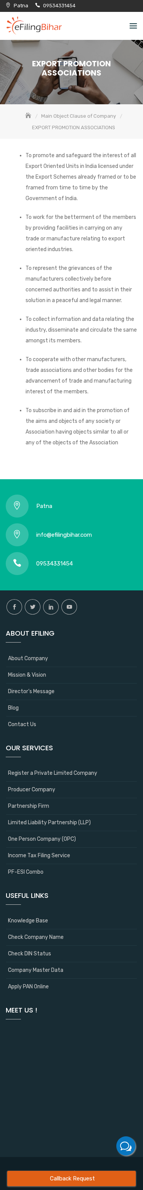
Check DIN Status (29, 953)
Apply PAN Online (28, 986)
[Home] (29, 116)
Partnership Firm (28, 806)
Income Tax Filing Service (39, 855)
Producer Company (31, 789)
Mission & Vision (27, 675)
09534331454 (59, 5)
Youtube (69, 607)
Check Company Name (36, 937)
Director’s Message (31, 691)
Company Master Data (35, 970)
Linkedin (51, 607)
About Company (28, 658)
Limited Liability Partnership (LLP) (49, 822)
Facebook (14, 607)
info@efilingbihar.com (64, 534)
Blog (13, 708)
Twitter (32, 607)
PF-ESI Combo (25, 872)
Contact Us (22, 724)
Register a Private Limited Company (52, 773)
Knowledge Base (28, 920)
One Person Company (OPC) (42, 839)
